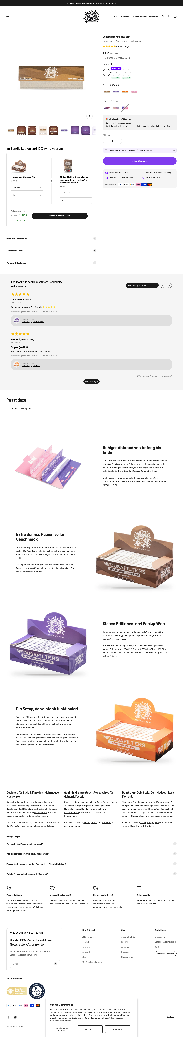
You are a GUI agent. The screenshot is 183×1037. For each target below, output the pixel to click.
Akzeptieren (90, 1029)
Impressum (160, 936)
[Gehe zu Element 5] (53, 131)
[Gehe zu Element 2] (21, 131)
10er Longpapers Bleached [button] (33, 321)
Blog (84, 957)
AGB (157, 946)
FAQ (116, 16)
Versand (86, 951)
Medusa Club (127, 957)
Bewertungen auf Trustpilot (145, 16)
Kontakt (125, 16)
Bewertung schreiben (138, 285)
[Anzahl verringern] (107, 141)
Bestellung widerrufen (165, 953)
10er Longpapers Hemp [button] (31, 365)
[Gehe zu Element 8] (85, 131)
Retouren (86, 946)
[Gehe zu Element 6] (64, 131)
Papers (124, 941)
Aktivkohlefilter (128, 936)
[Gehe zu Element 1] (10, 131)
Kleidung (125, 951)
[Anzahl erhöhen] (118, 141)
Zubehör (125, 946)
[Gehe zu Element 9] (96, 131)
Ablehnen (117, 1029)
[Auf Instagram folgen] (15, 1017)
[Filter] (162, 285)
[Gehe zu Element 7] (75, 131)
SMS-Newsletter (89, 936)
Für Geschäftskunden (92, 962)
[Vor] (121, 3)
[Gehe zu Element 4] (43, 131)
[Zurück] (61, 3)
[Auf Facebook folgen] (8, 1017)
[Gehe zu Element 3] (32, 131)
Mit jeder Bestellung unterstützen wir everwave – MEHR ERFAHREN (91, 3)
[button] (109, 46)
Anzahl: (106, 134)
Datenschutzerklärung (60, 1020)
